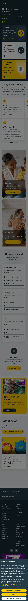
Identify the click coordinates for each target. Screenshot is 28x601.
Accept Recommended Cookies (14, 590)
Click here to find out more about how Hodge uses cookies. (13, 585)
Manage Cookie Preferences (14, 598)
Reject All (14, 594)
